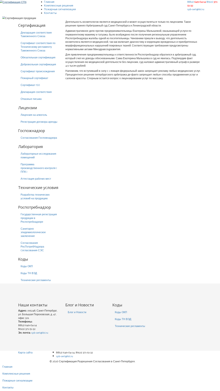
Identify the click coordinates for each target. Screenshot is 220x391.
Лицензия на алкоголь (34, 114)
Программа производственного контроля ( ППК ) (39, 168)
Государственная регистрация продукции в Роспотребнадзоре (39, 218)
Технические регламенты (36, 280)
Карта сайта (25, 352)
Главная (49, 2)
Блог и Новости (77, 312)
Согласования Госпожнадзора (39, 137)
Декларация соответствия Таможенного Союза (36, 34)
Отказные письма (31, 98)
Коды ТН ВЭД (29, 273)
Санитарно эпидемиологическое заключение (33, 232)
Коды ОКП (27, 266)
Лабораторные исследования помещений (38, 155)
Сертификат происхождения (38, 71)
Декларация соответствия (36, 91)
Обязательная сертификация (38, 57)
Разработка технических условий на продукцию (35, 196)
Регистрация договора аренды (39, 121)
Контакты (50, 13)
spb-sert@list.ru (195, 9)
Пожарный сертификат (34, 78)
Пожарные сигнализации (60, 9)
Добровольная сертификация (38, 64)
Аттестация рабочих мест (36, 178)
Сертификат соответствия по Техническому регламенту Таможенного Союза (38, 47)
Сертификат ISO (30, 85)
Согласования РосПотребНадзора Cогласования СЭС (32, 246)
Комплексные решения (58, 5)
